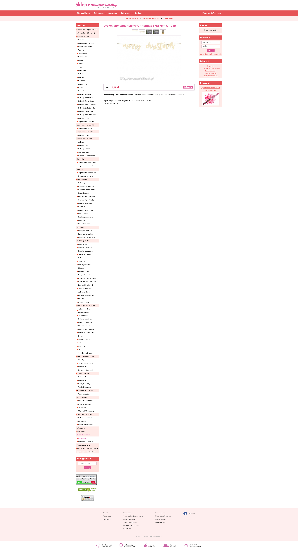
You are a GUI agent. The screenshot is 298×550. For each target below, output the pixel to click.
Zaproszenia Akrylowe (86, 43)
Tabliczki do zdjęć (84, 387)
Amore (80, 60)
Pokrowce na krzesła (86, 332)
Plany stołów (83, 244)
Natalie (80, 87)
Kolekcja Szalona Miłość (87, 104)
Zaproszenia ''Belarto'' (85, 132)
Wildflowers (82, 57)
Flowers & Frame (84, 94)
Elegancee (82, 70)
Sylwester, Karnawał (84, 414)
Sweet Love (82, 53)
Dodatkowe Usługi (85, 46)
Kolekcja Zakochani (85, 111)
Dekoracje (82, 438)
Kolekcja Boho (83, 118)
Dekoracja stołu (83, 241)
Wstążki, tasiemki (84, 339)
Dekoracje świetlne (85, 319)
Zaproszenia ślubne (84, 138)
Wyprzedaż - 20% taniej (86, 33)
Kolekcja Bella (83, 135)
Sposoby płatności (211, 73)
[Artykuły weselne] (97, 5)
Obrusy (81, 299)
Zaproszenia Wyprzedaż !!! (87, 29)
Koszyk (105, 513)
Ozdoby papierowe (85, 353)
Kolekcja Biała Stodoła (86, 108)
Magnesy (81, 220)
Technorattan (83, 315)
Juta (79, 343)
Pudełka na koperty (85, 203)
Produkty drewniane (85, 217)
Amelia (80, 64)
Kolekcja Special (84, 149)
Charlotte (81, 81)
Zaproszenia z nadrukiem (86, 125)
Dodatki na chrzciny (85, 176)
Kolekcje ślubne (83, 36)
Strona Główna (160, 513)
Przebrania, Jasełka (85, 442)
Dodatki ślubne (82, 179)
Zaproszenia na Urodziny (86, 452)
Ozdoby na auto (84, 360)
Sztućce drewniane (85, 248)
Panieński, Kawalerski (85, 390)
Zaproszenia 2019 (85, 128)
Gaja (80, 67)
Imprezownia (82, 397)
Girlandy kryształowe (86, 295)
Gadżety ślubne (84, 224)
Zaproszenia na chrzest (87, 173)
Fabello (81, 74)
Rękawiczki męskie (85, 377)
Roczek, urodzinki (84, 404)
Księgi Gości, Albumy (86, 186)
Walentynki (81, 428)
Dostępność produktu (211, 76)
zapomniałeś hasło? (206, 54)
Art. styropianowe (83, 445)
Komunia (80, 159)
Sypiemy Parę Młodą (86, 200)
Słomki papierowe (84, 254)
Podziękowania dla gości (87, 282)
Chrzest (80, 169)
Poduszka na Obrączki (86, 190)
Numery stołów (83, 302)
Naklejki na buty (84, 384)
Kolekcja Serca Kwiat (86, 101)
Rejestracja (107, 516)
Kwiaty (80, 336)
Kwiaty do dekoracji (85, 370)
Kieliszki (81, 268)
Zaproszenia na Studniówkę (87, 448)
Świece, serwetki (84, 288)
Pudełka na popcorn (85, 251)
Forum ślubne (160, 519)
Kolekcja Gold (83, 145)
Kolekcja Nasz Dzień (85, 98)
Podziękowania (83, 193)
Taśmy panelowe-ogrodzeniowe (84, 310)
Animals (81, 142)
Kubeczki (81, 258)
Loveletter (82, 91)
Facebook (191, 513)
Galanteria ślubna (83, 373)
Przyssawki (82, 367)
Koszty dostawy (210, 71)
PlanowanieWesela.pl (163, 516)
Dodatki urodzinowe (85, 424)
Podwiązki (82, 380)
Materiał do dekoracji (86, 329)
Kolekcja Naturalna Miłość (87, 115)
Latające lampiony (85, 230)
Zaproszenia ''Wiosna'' (86, 121)
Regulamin (127, 529)
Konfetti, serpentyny (85, 210)
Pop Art (81, 77)
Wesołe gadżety (84, 394)
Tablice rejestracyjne (85, 363)
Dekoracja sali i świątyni (86, 305)
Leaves (81, 40)
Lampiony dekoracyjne (86, 237)
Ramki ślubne (83, 207)
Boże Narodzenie (84, 435)
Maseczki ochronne (85, 401)
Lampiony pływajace (85, 234)
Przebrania (82, 421)
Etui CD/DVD (83, 213)
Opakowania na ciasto (86, 196)
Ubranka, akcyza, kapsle (87, 278)
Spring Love (82, 84)
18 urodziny (82, 407)
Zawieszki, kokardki (85, 285)
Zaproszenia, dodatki (86, 166)
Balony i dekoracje (85, 418)
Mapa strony (160, 522)
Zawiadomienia (84, 152)
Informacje (210, 66)
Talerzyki (81, 261)
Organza (81, 346)
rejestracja (217, 54)
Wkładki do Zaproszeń (86, 156)
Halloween (81, 431)
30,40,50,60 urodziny (86, 411)
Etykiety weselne (84, 265)
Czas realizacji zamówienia (211, 68)
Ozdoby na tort (83, 271)
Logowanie (107, 519)
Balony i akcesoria (85, 322)
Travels (81, 50)
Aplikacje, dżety (84, 292)
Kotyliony (81, 183)
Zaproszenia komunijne (87, 162)
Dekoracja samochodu (85, 356)
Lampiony (80, 227)
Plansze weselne (84, 326)
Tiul (79, 350)
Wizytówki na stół (84, 275)
